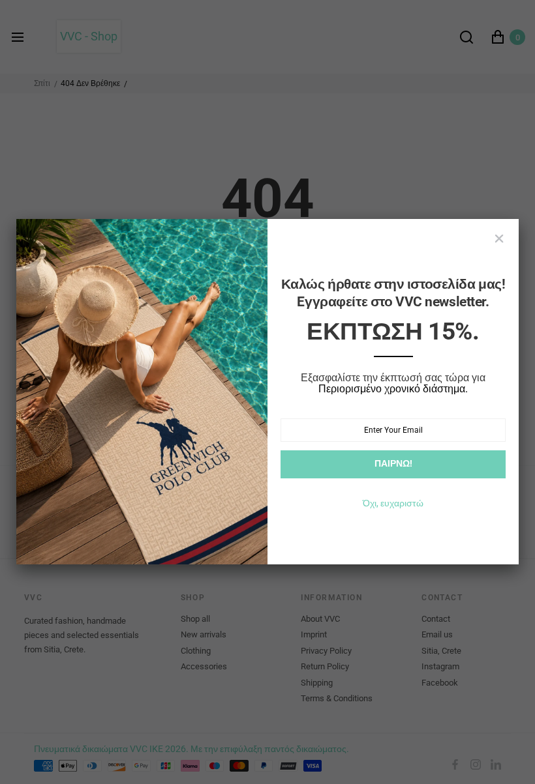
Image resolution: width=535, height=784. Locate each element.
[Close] (499, 238)
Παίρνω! (393, 463)
